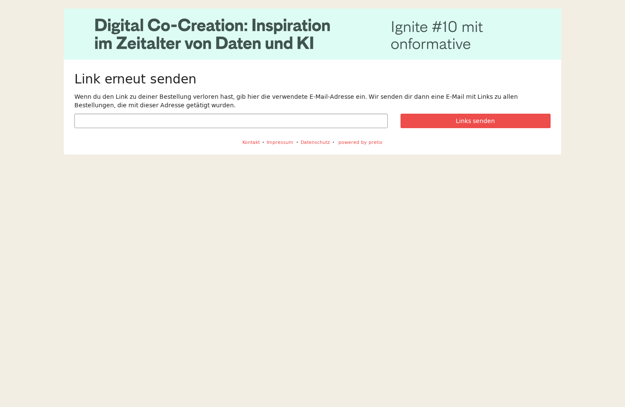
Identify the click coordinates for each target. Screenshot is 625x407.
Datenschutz (315, 142)
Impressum (280, 142)
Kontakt (251, 142)
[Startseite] (312, 34)
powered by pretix (360, 142)
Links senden (475, 121)
